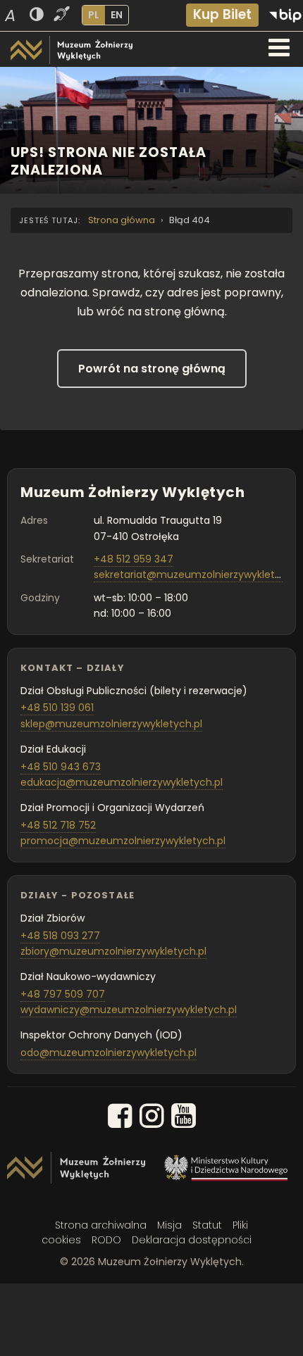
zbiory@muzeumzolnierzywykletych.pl (113, 951)
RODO (106, 1240)
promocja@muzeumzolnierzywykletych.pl (122, 841)
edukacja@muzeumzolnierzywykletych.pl (121, 782)
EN (117, 15)
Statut (207, 1225)
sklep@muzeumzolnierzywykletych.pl (111, 724)
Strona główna (121, 220)
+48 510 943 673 (60, 767)
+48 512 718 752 (58, 825)
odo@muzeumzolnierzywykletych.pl (108, 1053)
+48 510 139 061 (57, 708)
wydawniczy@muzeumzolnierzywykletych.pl (128, 1010)
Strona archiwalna (101, 1225)
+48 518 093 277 (60, 936)
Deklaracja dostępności (192, 1240)
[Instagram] (152, 1118)
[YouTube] (183, 1118)
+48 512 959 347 (133, 559)
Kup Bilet (222, 14)
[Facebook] (120, 1118)
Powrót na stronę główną (151, 368)
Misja (169, 1225)
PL (93, 15)
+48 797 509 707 (62, 994)
